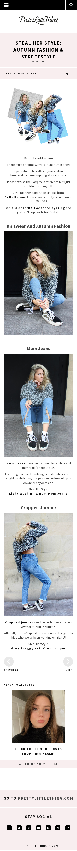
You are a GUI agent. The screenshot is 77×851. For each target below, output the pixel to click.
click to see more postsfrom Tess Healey (38, 751)
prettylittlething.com (45, 798)
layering (58, 208)
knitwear (36, 208)
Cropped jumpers (20, 622)
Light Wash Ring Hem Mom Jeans (38, 493)
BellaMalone (15, 197)
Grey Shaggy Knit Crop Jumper (38, 648)
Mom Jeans (16, 463)
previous (9, 669)
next (69, 669)
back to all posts (22, 73)
